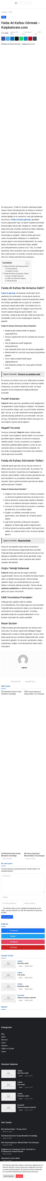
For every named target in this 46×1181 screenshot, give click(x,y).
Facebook (14, 931)
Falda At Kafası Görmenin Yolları (16, 273)
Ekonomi (4, 1040)
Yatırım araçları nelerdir (26, 998)
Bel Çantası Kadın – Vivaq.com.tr (14, 1129)
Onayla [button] (19, 1176)
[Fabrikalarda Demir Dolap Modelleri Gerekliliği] (11, 771)
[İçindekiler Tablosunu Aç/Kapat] (26, 263)
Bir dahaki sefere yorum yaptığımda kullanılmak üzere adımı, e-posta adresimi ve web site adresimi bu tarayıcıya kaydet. (21, 910)
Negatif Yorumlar (12, 271)
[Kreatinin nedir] (8, 987)
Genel (3, 1043)
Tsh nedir (21, 975)
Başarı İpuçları (12, 281)
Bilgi (10, 12)
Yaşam (3, 1051)
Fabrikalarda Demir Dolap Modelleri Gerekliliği (19, 1136)
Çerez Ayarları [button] (8, 1176)
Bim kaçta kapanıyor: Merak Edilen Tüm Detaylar (20, 1142)
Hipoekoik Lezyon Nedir (10, 1158)
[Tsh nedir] (8, 975)
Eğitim (3, 1037)
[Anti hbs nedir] (8, 964)
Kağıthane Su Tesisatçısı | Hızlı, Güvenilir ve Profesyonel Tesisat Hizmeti (18, 1150)
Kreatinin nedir (23, 986)
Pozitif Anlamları (12, 268)
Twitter (13, 936)
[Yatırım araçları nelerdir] (8, 998)
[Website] (22, 672)
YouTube (13, 947)
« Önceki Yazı (16, 681)
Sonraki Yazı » (30, 681)
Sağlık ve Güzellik (7, 1048)
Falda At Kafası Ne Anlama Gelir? (16, 266)
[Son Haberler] (23, 4)
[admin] (2, 33)
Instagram (14, 942)
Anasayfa (4, 12)
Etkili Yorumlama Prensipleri (16, 278)
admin (6, 33)
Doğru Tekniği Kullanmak (15, 276)
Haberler (4, 1046)
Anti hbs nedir (23, 963)
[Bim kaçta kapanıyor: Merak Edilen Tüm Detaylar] (34, 771)
